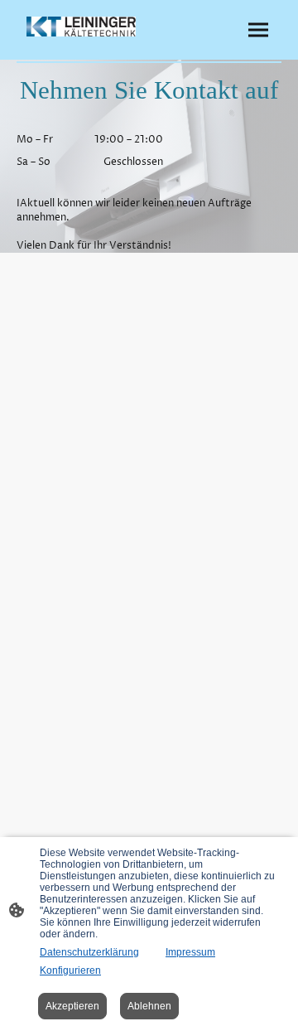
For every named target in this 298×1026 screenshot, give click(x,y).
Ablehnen (149, 1006)
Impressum (190, 952)
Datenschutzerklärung (89, 952)
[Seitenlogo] (81, 26)
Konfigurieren (70, 970)
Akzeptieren (72, 1006)
